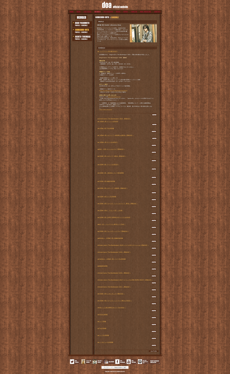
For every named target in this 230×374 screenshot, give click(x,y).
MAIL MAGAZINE (145, 11)
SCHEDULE (84, 25)
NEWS (78, 11)
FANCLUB (134, 11)
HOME (72, 11)
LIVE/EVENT (87, 11)
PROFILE (77, 25)
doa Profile (154, 351)
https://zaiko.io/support (105, 109)
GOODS (125, 11)
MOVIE (118, 11)
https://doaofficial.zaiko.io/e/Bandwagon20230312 (113, 90)
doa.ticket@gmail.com (114, 96)
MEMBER (97, 11)
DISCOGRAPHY (108, 11)
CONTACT (157, 11)
